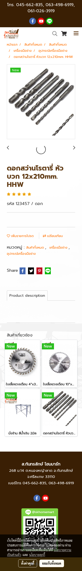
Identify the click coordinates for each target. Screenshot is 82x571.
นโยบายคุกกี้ (37, 555)
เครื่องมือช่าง (59, 247)
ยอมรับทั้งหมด (51, 563)
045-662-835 (29, 5)
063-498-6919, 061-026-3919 (51, 8)
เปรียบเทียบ (54, 236)
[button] (53, 33)
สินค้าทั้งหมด (35, 247)
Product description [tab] (27, 295)
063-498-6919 (61, 483)
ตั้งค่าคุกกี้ (27, 563)
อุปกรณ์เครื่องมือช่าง (21, 253)
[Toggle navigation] (76, 34)
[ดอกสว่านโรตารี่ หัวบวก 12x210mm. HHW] (41, 101)
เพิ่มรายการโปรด (22, 236)
